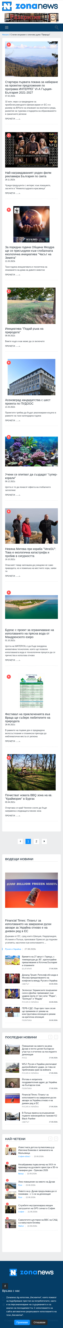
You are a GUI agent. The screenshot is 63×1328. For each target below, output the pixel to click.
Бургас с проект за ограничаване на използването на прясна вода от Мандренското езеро (29, 633)
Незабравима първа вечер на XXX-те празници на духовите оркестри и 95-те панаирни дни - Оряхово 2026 (38, 1167)
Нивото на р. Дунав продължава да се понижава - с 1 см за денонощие (37, 1192)
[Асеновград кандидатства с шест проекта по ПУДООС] (31, 377)
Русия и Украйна (13, 949)
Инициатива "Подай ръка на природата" (24, 330)
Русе (24, 1058)
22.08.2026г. (32, 1174)
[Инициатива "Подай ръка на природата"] (31, 306)
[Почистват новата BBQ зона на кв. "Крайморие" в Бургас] (31, 772)
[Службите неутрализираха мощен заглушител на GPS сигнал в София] (10, 1209)
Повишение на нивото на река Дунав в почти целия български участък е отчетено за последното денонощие (39, 1050)
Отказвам (39, 1322)
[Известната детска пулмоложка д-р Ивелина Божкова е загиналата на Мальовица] (10, 1151)
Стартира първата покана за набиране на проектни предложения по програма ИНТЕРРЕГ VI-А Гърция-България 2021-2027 (31, 87)
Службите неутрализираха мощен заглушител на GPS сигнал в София (36, 1207)
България (27, 969)
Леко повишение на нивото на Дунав (36, 1181)
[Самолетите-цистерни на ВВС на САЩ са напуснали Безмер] (10, 1223)
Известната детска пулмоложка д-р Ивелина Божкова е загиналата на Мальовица (36, 1150)
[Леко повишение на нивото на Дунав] (10, 1185)
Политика (27, 1020)
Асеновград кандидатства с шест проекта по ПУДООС (27, 401)
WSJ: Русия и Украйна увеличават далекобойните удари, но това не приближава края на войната (39, 1067)
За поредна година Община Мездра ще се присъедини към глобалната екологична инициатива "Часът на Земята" (29, 252)
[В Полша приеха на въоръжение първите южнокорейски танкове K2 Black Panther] (12, 1116)
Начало (5, 35)
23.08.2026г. (39, 1156)
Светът (25, 984)
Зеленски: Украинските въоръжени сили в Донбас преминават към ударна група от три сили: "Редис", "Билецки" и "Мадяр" (39, 994)
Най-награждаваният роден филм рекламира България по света (28, 174)
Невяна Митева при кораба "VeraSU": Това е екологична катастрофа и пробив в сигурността (30, 552)
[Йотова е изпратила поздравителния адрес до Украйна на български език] (12, 1083)
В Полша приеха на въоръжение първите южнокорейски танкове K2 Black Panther (39, 1116)
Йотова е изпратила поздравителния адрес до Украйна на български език (39, 1082)
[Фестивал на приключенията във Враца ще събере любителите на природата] (31, 691)
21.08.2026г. (33, 1212)
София (21, 1212)
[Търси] (55, 27)
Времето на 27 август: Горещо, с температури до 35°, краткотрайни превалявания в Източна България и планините (39, 961)
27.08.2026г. (30, 949)
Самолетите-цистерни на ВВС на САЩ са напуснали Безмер (37, 1221)
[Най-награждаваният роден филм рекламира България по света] (31, 150)
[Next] (44, 841)
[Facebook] (5, 1286)
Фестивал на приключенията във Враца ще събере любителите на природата (27, 717)
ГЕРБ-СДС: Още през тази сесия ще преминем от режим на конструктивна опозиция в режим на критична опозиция (38, 1012)
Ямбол (21, 1226)
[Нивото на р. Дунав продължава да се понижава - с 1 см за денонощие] (10, 1195)
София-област (24, 1156)
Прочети (10, 119)
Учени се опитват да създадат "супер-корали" (31, 476)
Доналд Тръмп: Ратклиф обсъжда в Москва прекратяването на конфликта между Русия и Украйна (40, 978)
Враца (21, 1174)
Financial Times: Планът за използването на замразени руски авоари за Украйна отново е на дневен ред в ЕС (28, 926)
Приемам (22, 1322)
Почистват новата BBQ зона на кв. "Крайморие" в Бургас (28, 797)
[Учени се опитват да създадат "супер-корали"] (31, 451)
